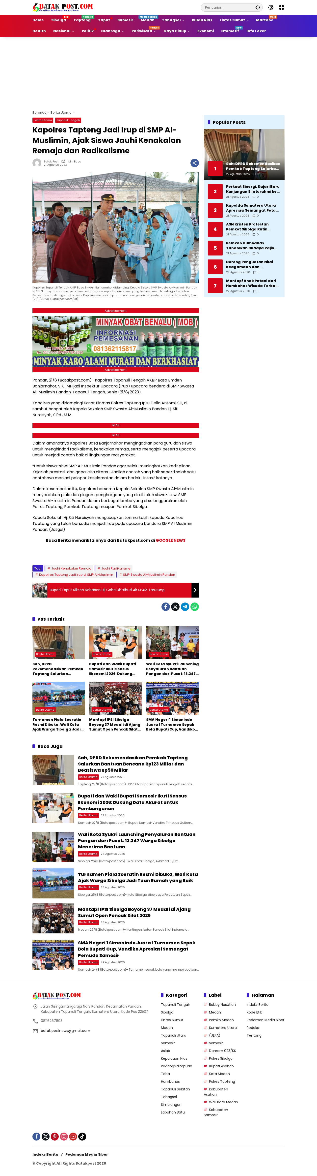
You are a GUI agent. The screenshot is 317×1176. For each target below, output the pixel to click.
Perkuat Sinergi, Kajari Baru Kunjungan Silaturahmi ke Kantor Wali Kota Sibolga (253, 189)
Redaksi (253, 1027)
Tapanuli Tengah (68, 120)
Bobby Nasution (222, 1004)
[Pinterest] (55, 1137)
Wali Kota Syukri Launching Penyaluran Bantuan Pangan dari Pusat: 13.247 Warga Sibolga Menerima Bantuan (172, 669)
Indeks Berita (257, 1004)
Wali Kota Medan (223, 1102)
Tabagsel (169, 1096)
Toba (165, 1073)
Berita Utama (43, 120)
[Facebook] (165, 607)
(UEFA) (214, 1035)
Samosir (168, 1043)
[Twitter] (175, 607)
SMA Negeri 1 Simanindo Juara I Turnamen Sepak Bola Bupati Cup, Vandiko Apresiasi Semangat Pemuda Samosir (170, 724)
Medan (167, 1027)
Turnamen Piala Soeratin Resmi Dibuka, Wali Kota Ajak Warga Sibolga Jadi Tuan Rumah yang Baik (56, 724)
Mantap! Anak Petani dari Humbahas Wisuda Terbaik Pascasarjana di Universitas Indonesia (253, 283)
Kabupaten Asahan (216, 1092)
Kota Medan (219, 1073)
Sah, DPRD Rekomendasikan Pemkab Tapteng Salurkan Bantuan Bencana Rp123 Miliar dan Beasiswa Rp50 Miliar (57, 669)
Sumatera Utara (223, 1027)
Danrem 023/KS (222, 1050)
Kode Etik (254, 1012)
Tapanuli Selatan (175, 1089)
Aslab (165, 1050)
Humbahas (170, 1081)
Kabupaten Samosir (216, 1112)
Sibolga (167, 1012)
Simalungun (171, 1104)
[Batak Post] (63, 7)
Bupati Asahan (221, 1066)
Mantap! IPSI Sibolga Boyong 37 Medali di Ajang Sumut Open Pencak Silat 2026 (114, 724)
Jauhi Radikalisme (116, 568)
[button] (258, 7)
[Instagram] (64, 1137)
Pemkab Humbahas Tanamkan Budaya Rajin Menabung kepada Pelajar (252, 246)
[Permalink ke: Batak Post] (38, 163)
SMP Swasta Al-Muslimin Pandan (149, 574)
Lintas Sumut (172, 1019)
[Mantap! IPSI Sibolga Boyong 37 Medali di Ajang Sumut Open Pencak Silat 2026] (115, 698)
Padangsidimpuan (176, 1066)
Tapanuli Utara (173, 1035)
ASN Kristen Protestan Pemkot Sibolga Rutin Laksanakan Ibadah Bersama (247, 227)
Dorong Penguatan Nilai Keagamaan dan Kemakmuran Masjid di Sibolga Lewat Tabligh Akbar (249, 264)
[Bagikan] (194, 163)
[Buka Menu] (282, 7)
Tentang (254, 1035)
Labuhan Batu (173, 1112)
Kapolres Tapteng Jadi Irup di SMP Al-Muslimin (76, 574)
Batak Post (51, 161)
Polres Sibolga (221, 1058)
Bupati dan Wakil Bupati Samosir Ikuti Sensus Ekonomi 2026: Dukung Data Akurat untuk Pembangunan (112, 669)
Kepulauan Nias (174, 1058)
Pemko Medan (221, 1019)
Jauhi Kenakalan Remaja (71, 568)
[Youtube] (73, 1137)
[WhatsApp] (194, 607)
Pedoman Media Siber (265, 1019)
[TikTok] (82, 1137)
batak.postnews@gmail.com (65, 1030)
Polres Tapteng (222, 1081)
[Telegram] (185, 607)
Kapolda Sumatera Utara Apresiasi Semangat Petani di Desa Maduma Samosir (252, 208)
